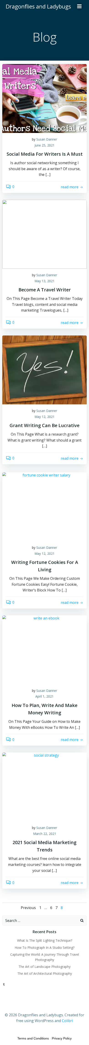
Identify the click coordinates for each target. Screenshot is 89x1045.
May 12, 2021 (44, 416)
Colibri (67, 1020)
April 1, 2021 (44, 696)
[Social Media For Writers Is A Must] (44, 98)
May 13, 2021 (44, 281)
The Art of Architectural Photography (44, 973)
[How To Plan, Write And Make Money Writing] (44, 649)
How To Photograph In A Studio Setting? (44, 947)
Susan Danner (46, 139)
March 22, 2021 (44, 833)
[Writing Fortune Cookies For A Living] (44, 506)
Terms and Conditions (33, 1038)
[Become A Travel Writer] (44, 233)
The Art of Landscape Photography (44, 966)
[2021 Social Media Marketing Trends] (44, 786)
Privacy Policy (62, 1038)
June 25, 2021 (44, 145)
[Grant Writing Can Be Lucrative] (44, 369)
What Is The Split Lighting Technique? (44, 940)
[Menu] (79, 6)
